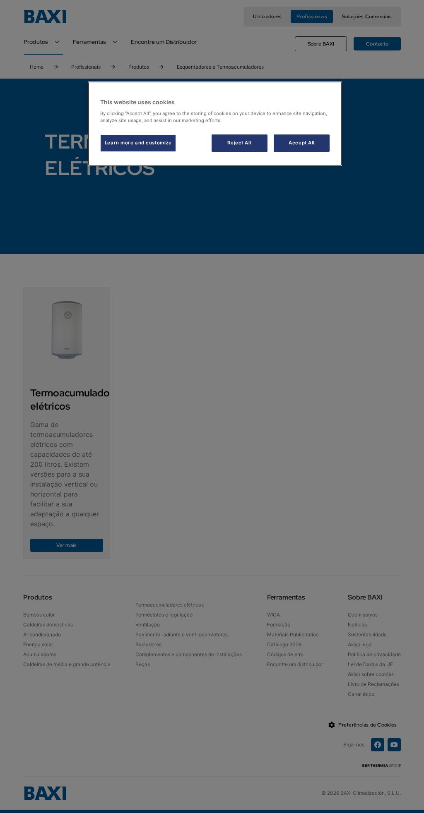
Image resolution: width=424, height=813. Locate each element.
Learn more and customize (138, 143)
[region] (215, 124)
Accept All (302, 143)
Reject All (239, 143)
